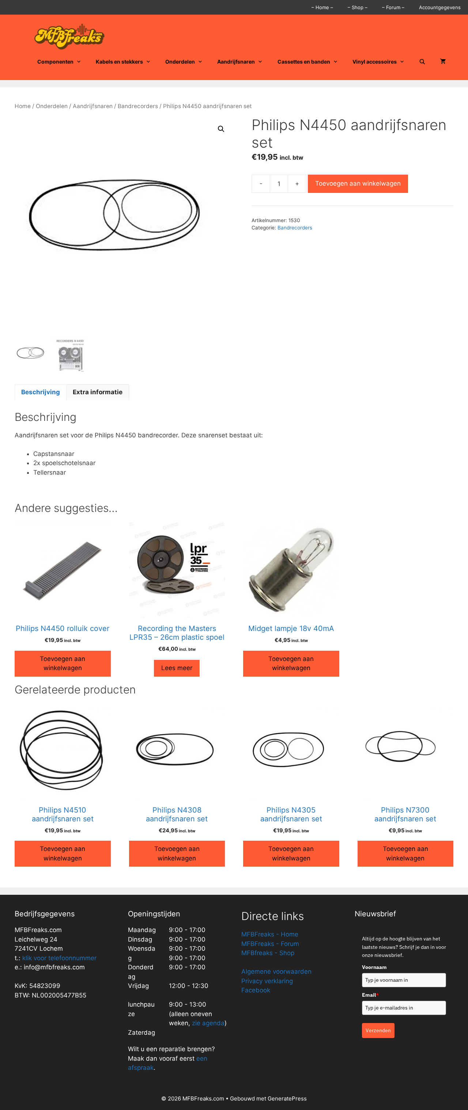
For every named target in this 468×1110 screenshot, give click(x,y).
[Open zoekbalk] (422, 62)
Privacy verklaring (267, 981)
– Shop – (357, 7)
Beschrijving (40, 392)
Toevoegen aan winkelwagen (358, 183)
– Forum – (393, 7)
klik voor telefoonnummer (59, 958)
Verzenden (378, 1030)
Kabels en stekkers (119, 61)
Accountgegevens (440, 7)
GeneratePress (287, 1098)
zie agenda (208, 1023)
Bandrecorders (138, 106)
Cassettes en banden (304, 61)
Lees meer (176, 668)
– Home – (322, 7)
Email (370, 995)
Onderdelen (180, 61)
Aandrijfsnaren (236, 61)
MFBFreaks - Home (269, 934)
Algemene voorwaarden (276, 971)
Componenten (55, 61)
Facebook (255, 990)
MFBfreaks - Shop (267, 953)
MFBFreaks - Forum (270, 943)
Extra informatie (97, 392)
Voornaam (374, 967)
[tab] (41, 392)
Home (23, 106)
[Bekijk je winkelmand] (443, 62)
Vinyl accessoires (374, 61)
